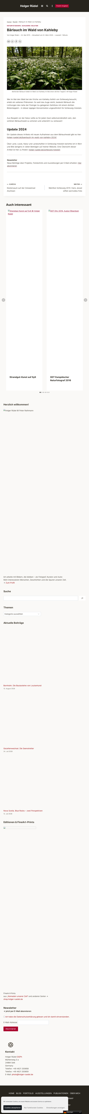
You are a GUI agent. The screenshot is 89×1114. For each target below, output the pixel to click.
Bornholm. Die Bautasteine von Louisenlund (22, 685)
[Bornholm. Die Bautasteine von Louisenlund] (44, 656)
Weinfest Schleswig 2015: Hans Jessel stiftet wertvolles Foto (65, 187)
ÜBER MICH (75, 1093)
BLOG (15, 22)
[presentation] (24, 291)
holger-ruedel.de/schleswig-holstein (44, 150)
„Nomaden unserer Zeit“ (17, 996)
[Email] (8, 41)
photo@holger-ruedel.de (22, 1074)
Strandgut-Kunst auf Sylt (23, 377)
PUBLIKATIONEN (61, 1093)
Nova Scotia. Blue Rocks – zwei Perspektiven (23, 811)
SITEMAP (69, 1098)
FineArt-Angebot (62, 6)
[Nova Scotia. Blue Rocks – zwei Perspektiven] (44, 781)
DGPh (19, 1057)
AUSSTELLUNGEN (43, 1093)
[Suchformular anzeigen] (47, 6)
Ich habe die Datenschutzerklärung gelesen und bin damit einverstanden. (37, 1017)
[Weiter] (85, 300)
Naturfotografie (14, 26)
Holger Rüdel (14, 35)
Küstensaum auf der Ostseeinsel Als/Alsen (21, 187)
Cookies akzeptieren (13, 1108)
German (69, 1112)
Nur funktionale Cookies (33, 1108)
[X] (20, 41)
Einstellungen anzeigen (55, 1108)
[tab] (40, 392)
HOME (11, 1093)
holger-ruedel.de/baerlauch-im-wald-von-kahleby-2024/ (32, 137)
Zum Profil (10, 583)
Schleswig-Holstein (30, 26)
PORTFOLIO (28, 1093)
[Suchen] (82, 598)
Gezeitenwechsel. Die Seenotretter (18, 748)
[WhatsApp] (12, 41)
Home (9, 22)
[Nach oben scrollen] (83, 1106)
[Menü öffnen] (42, 6)
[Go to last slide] (3, 300)
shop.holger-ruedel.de (13, 999)
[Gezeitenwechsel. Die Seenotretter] (44, 719)
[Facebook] (16, 41)
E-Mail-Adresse (10, 1022)
